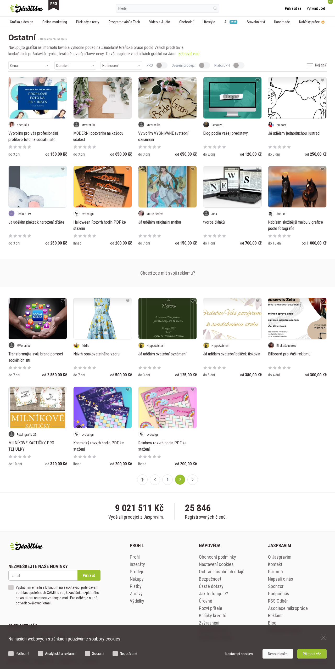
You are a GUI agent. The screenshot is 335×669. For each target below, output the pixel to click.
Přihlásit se (293, 8)
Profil (135, 557)
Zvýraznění (209, 623)
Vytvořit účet (316, 8)
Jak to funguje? (213, 593)
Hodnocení (110, 66)
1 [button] (168, 480)
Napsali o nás (280, 579)
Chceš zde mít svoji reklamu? (167, 273)
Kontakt (275, 564)
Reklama (275, 615)
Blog (272, 623)
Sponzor (276, 586)
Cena (14, 66)
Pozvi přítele (210, 608)
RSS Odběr (278, 601)
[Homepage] (26, 8)
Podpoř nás (278, 593)
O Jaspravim (279, 557)
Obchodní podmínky (217, 557)
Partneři (275, 571)
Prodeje (137, 571)
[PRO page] (53, 5)
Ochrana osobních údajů (221, 571)
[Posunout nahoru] (142, 479)
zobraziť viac (188, 53)
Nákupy (137, 579)
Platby (136, 586)
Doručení (62, 66)
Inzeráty (137, 564)
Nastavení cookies (216, 564)
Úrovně (205, 601)
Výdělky (137, 601)
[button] (155, 479)
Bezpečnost (210, 579)
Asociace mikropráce (288, 608)
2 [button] (180, 480)
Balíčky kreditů (212, 615)
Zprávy (136, 593)
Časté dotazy (211, 586)
